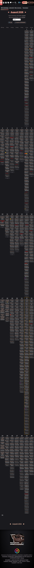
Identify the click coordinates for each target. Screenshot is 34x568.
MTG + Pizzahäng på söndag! (31, 165)
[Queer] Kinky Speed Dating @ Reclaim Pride (22, 374)
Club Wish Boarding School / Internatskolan (17, 443)
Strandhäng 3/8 (2, 138)
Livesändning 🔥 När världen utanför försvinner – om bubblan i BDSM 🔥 (27, 168)
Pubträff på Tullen (12, 230)
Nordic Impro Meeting (27, 314)
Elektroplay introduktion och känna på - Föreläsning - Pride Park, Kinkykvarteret (27, 90)
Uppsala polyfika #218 (17, 329)
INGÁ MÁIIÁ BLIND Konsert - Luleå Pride (22, 326)
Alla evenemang (4, 8)
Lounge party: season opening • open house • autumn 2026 (27, 272)
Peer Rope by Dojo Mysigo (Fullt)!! (22, 344)
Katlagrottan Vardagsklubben (12, 467)
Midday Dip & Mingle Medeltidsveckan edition (12, 137)
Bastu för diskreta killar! (27, 162)
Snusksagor (7, 170)
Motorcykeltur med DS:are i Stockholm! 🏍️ (31, 147)
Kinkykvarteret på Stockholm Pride (27, 60)
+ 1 (26, 125)
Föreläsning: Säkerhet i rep (22, 443)
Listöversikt (11, 8)
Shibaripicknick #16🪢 (31, 156)
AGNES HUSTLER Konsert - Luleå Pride (27, 368)
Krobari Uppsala (27, 362)
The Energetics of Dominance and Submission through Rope (27, 443)
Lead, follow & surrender (27, 245)
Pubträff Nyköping (22, 455)
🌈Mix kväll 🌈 (27, 208)
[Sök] (15, 3)
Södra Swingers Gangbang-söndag (31, 473)
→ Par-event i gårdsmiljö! (17, 137)
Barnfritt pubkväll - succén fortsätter (31, 470)
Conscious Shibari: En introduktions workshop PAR (31, 449)
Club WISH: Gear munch (22, 236)
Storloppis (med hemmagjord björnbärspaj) (27, 230)
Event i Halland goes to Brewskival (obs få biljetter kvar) (27, 446)
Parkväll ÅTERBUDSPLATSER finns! (27, 432)
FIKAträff (26, 239)
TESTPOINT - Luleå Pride (22, 362)
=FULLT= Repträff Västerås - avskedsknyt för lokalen (12, 236)
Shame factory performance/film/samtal (22, 341)
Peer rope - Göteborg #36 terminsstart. (31, 452)
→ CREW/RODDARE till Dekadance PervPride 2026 (31, 39)
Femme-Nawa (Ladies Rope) (7, 443)
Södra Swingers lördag (27, 205)
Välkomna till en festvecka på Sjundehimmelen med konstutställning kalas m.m (27, 102)
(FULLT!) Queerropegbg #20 (17, 317)
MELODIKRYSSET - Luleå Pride (27, 317)
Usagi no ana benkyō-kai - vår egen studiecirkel (2, 147)
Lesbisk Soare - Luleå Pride (27, 399)
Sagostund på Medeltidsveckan (27, 165)
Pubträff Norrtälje (7, 167)
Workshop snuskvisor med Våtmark (7, 146)
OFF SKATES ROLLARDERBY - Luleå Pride (27, 347)
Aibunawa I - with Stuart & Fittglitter (27, 221)
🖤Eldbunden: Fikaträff (27, 251)
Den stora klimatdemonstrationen (31, 332)
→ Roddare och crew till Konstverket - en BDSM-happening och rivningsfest (31, 308)
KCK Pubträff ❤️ (22, 461)
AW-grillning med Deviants (12, 146)
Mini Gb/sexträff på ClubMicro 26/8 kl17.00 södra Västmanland (12, 470)
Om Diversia (22, 560)
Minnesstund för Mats (31, 153)
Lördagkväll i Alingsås (27, 183)
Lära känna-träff (17, 332)
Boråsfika (2, 144)
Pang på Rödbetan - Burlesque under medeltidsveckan (12, 152)
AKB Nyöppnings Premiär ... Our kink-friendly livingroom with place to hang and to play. (17, 149)
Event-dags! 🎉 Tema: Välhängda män (27, 215)
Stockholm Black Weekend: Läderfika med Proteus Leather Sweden (31, 464)
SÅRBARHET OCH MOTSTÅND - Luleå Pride (22, 314)
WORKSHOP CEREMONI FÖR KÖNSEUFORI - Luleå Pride (27, 332)
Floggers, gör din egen (31, 443)
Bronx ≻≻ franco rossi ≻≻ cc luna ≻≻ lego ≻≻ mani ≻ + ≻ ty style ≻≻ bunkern (27, 405)
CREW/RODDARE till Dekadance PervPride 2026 (27, 48)
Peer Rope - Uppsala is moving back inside (31, 236)
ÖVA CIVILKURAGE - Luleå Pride (17, 314)
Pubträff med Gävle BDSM (22, 449)
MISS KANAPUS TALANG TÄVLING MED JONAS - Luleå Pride (22, 332)
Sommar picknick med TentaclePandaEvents (17, 236)
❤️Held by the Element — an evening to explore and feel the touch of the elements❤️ (12, 314)
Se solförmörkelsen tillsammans (12, 221)
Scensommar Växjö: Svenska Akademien (12, 227)
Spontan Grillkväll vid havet (17, 224)
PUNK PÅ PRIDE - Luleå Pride (27, 326)
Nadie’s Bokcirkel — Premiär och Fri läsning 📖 (17, 455)
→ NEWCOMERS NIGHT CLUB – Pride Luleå (31, 317)
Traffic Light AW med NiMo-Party (22, 155)
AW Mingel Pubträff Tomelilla (22, 141)
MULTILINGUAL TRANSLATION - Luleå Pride (27, 320)
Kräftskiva (26, 113)
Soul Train (22, 227)
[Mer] (13, 3)
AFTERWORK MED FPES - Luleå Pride (22, 335)
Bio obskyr (2, 456)
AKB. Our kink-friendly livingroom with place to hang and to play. (17, 242)
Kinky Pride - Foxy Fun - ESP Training (27, 122)
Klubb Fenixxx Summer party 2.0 (27, 84)
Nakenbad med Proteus (27, 236)
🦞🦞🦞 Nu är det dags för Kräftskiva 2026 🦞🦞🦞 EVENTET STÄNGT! (27, 263)
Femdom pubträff (12, 317)
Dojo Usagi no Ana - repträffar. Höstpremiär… (2, 447)
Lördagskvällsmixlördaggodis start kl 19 (27, 202)
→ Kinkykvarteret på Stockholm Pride (27, 45)
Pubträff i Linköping (22, 230)
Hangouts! (7, 218)
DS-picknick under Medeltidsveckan (2, 135)
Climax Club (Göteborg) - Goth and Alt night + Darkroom (27, 186)
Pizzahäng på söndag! (31, 66)
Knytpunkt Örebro (31, 344)
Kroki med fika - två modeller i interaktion (27, 455)
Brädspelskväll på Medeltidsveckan (17, 158)
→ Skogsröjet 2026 (27, 36)
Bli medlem (30, 2)
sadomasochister (18, 556)
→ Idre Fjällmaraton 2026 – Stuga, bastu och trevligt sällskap (27, 305)
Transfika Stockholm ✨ (7, 143)
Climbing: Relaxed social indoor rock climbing (31, 168)
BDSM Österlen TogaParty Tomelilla (27, 470)
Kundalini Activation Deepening (17, 245)
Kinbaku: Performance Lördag (27, 385)
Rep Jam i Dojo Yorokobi (31, 239)
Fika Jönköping (27, 365)
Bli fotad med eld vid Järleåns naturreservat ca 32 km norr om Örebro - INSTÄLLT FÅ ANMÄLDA (31, 230)
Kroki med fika (27, 57)
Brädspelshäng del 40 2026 (31, 150)
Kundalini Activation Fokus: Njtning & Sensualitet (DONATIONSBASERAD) (31, 251)
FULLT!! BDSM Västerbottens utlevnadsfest (27, 479)
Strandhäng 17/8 (2, 300)
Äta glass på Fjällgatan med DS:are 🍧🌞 (31, 159)
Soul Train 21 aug (22, 350)
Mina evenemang (18, 8)
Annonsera (15, 561)
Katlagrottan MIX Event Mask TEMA (27, 420)
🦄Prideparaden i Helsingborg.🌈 (27, 156)
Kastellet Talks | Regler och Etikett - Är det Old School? (17, 155)
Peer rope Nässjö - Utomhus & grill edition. (27, 248)
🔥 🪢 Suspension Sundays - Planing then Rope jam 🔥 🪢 (31, 63)
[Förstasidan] (1, 3)
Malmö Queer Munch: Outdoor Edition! (12, 464)
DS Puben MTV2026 (17, 143)
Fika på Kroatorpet (27, 66)
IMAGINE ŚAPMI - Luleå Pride (17, 311)
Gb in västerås (22, 388)
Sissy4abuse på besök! (22, 473)
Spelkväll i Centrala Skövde (27, 269)
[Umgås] (8, 3)
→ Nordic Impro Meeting (2, 438)
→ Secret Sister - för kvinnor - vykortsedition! (12, 135)
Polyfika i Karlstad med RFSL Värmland (7, 224)
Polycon (12, 446)
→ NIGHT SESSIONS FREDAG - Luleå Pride (27, 308)
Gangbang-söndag (31, 356)
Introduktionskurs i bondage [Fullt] (31, 248)
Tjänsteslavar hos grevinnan (27, 233)
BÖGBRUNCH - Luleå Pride (27, 329)
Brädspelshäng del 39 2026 (31, 51)
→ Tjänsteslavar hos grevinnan (31, 221)
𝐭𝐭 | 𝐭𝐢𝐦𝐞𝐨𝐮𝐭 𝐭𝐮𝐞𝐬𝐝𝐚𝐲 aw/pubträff (7, 155)
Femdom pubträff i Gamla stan (17, 320)
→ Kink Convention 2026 (27, 302)
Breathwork (2, 224)
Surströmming (27, 464)
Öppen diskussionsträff (2, 304)
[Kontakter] (10, 3)
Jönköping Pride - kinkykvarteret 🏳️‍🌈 (27, 356)
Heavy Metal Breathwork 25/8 (7, 458)
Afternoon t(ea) (22, 323)
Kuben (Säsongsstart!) (7, 461)
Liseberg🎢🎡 (27, 147)
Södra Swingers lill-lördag (12, 166)
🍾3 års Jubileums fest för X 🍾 (27, 508)
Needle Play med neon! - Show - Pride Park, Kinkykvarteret (27, 96)
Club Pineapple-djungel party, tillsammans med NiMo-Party (27, 199)
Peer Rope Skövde (31, 455)
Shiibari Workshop (27, 458)
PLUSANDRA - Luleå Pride (27, 344)
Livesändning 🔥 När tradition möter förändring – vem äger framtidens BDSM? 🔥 (27, 257)
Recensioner (25, 8)
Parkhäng (26, 260)
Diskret (28, 561)
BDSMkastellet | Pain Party (27, 72)
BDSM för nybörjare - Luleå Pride (22, 317)
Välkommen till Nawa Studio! (31, 224)
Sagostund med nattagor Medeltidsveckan (12, 155)
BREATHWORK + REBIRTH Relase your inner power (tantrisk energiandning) (31, 162)
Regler (26, 560)
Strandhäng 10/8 (2, 221)
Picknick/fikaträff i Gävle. (17, 152)
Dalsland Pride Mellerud (31, 335)
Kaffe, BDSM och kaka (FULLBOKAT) (27, 254)
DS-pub (21, 347)
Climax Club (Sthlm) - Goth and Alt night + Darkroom (22, 467)
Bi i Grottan (27, 218)
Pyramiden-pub (7, 161)
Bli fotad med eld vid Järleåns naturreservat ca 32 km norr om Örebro (31, 323)
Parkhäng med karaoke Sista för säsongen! (12, 329)
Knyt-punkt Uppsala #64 (2, 453)
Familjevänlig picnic (27, 159)
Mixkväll (26, 511)
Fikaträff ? (2, 153)
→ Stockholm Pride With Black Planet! (27, 42)
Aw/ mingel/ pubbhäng (22, 320)
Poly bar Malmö (7, 149)
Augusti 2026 (17, 12)
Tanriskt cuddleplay (22, 233)
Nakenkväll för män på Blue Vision (17, 166)
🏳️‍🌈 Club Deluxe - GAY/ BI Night (27, 499)
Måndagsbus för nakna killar (2, 161)
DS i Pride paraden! (27, 51)
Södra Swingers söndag (31, 77)
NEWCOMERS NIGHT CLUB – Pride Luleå (27, 402)
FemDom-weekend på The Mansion (22, 440)
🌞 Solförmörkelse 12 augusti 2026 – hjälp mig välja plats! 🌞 (12, 218)
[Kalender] (6, 3)
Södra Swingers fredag (22, 158)
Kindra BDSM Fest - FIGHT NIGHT (27, 476)
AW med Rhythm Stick (17, 233)
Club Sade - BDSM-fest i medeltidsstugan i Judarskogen (27, 493)
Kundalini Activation (31, 54)
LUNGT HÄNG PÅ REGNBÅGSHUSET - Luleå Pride (27, 350)
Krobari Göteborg (12, 455)
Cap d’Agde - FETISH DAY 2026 (17, 140)
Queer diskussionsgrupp (22, 329)
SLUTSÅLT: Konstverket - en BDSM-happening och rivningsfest (27, 391)
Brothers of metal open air (27, 341)
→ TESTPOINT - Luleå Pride (27, 311)
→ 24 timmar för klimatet (31, 311)
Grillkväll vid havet (12, 452)
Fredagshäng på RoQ (22, 368)
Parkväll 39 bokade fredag (27, 119)
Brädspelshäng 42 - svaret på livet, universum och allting (31, 341)
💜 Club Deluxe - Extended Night (27, 99)
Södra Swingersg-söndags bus (31, 260)
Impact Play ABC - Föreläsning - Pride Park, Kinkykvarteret (27, 69)
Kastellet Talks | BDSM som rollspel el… (2, 310)
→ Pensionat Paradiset (27, 33)
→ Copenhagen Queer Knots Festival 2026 (27, 39)
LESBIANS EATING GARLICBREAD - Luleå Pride (27, 338)
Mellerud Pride (31, 338)
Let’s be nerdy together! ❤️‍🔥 (31, 326)
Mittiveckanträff (12, 323)
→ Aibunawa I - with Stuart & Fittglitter (31, 215)
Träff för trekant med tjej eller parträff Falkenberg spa (27, 394)
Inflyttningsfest (27, 379)
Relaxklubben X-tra (17, 464)
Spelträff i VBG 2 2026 (27, 359)
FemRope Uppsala (2, 156)
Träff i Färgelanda (17, 221)
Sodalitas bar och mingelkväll (22, 353)
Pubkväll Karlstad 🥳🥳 (22, 144)
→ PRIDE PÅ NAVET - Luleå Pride (27, 299)
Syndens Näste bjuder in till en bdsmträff (27, 75)
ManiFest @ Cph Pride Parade (27, 227)
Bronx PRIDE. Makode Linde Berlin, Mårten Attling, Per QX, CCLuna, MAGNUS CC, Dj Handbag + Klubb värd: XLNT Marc (27, 93)
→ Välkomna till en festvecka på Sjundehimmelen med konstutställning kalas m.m (31, 69)
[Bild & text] (3, 3)
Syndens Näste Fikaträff (17, 146)
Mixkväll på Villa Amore (27, 426)
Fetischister (4, 556)
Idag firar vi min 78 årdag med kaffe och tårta (12, 160)
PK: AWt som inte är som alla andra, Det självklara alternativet (7, 449)
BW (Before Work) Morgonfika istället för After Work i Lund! (12, 440)
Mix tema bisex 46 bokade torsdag (22, 390)
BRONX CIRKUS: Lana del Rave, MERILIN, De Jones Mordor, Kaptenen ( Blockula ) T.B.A (27, 189)
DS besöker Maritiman (17, 308)
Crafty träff (27, 150)
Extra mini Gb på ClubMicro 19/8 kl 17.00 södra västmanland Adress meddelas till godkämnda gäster (12, 332)
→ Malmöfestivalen (27, 138)
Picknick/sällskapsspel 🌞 (31, 60)
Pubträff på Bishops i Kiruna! (27, 382)
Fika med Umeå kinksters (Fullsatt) (7, 440)
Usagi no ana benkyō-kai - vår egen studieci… (2, 316)
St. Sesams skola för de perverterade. (22, 371)
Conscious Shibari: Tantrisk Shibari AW (22, 218)
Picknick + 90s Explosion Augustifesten (22, 221)
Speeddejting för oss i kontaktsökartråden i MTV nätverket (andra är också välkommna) (2, 150)
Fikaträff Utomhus (7, 164)
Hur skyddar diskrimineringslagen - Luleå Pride (22, 308)
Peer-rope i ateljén (12, 239)
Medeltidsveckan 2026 (31, 45)
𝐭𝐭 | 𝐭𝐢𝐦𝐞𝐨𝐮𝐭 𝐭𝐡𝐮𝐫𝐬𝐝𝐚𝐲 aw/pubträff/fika (17, 230)
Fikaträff (31, 254)
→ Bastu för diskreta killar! (31, 141)
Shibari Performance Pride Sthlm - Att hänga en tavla (27, 87)
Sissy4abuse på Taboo (31, 71)
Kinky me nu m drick (27, 144)
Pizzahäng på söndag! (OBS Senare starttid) (31, 257)
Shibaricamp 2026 (2, 132)
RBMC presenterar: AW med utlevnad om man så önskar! (22, 458)
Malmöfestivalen (22, 138)
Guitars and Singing (22, 365)
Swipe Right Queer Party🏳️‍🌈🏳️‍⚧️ (27, 496)
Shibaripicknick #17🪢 (31, 242)
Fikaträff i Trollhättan (12, 233)
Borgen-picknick (31, 245)
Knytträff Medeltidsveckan (2, 141)
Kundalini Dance (22, 446)
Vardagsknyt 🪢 (12, 458)
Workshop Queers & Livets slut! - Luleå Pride (22, 311)
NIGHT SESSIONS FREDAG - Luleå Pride (22, 356)
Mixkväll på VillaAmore (27, 423)
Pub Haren (22, 224)
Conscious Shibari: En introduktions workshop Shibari (27, 449)
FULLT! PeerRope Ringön (7, 305)
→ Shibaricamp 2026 (7, 132)
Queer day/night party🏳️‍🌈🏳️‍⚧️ (27, 171)
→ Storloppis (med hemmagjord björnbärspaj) (31, 218)
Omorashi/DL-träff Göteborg (12, 320)
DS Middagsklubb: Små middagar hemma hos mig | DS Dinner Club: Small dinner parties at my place (27, 177)
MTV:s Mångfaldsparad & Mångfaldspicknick (7, 140)
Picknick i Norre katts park (27, 174)
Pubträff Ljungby (22, 359)
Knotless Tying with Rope (12, 311)
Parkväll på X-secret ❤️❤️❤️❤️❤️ (27, 116)
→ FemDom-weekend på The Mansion (27, 440)
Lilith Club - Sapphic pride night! (27, 78)
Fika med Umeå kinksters (17, 227)
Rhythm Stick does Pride (27, 242)
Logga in (25, 2)
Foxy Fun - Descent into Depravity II (27, 411)
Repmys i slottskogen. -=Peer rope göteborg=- (27, 63)
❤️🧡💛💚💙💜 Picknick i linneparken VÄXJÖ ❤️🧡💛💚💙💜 (27, 153)
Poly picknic (7, 137)
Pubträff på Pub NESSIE (12, 143)
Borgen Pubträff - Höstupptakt (17, 449)
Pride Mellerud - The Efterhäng (31, 353)
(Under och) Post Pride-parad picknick (27, 54)
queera (28, 556)
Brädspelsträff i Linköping (7, 221)
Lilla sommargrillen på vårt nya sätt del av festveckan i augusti (31, 74)
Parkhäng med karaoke (12, 149)
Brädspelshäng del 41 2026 (31, 233)
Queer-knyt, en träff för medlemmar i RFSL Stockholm (27, 452)
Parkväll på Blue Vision (12, 163)
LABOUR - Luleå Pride (17, 335)
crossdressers (11, 556)
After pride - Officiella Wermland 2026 (27, 490)
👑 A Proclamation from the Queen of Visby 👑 (7, 152)
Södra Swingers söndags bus (31, 173)
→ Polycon (17, 437)
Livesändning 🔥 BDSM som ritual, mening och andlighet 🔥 (27, 461)
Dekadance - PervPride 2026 (27, 81)
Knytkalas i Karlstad (12, 308)
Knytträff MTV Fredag (22, 147)
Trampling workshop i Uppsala (31, 461)
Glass (27, 473)
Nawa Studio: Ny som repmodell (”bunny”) (31, 446)
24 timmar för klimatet (27, 353)
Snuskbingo (27, 396)
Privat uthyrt (27, 141)
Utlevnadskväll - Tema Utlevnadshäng (12, 461)
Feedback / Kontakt (8, 561)
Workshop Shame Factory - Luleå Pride (22, 338)
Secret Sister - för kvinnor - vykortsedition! (7, 135)
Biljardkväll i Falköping (27, 467)
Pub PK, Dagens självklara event (7, 158)
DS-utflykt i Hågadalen (31, 144)
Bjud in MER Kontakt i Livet (12, 245)
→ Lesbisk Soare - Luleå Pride (31, 314)
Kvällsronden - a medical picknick (31, 57)
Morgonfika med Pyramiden (17, 218)
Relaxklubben (12, 341)
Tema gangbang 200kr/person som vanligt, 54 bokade (12, 169)
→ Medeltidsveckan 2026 (2, 129)
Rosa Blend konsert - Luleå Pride (27, 388)
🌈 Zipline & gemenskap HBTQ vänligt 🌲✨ (31, 320)
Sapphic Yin (27, 323)
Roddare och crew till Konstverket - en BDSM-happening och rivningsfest (31, 227)
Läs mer (22, 558)
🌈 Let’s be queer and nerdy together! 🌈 (31, 48)
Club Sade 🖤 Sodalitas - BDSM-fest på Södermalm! (22, 452)
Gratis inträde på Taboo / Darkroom (7, 175)
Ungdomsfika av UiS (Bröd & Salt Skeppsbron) (12, 224)
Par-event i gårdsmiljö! (12, 140)
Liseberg (26, 224)
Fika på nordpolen (31, 458)
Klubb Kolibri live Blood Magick (22, 464)
